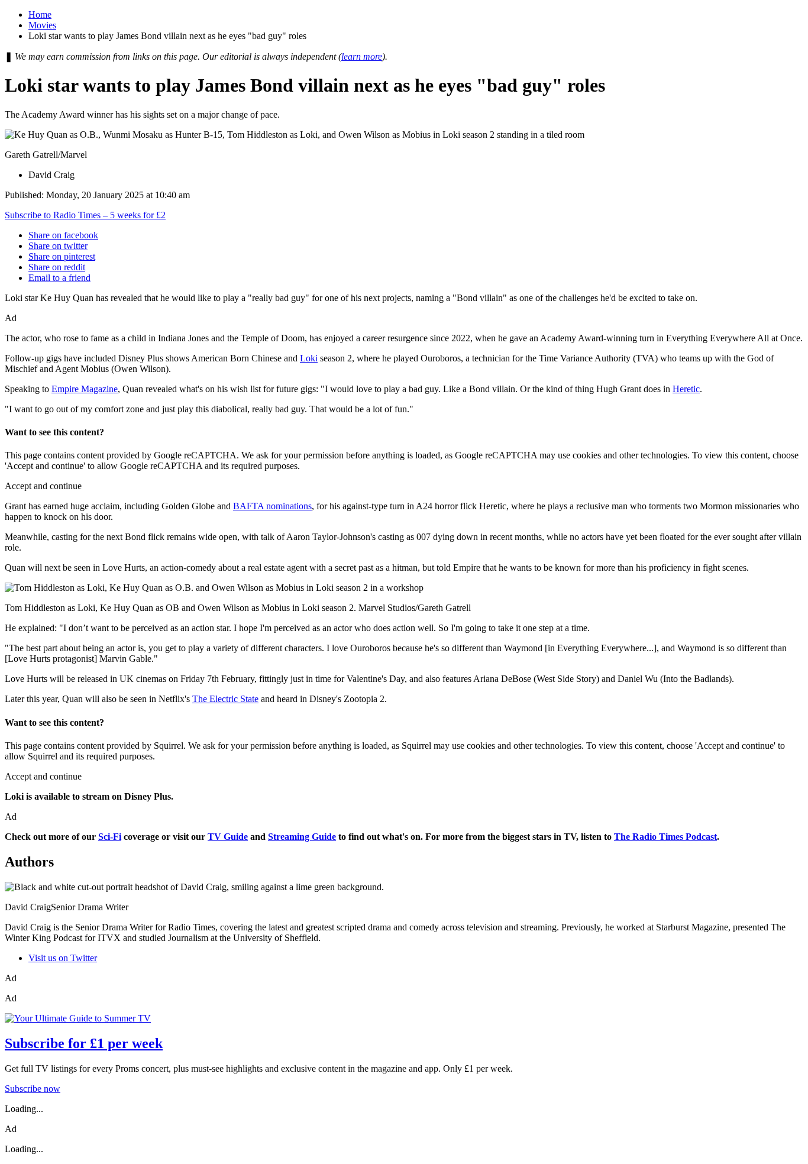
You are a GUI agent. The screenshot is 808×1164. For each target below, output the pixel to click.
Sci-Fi (109, 837)
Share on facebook (63, 235)
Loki (309, 358)
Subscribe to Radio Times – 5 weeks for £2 (85, 215)
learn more (361, 56)
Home (39, 14)
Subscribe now (32, 1089)
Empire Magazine (84, 389)
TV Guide (228, 837)
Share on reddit (56, 267)
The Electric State (225, 699)
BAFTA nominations (272, 506)
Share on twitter (58, 246)
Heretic (686, 389)
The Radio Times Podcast (665, 837)
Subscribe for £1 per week (84, 1043)
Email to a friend (59, 278)
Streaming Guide (302, 837)
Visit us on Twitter (62, 958)
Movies (42, 25)
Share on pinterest (61, 256)
